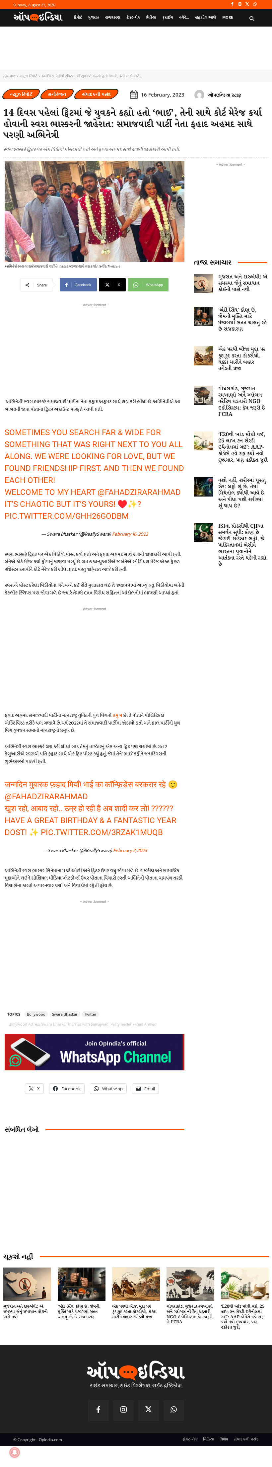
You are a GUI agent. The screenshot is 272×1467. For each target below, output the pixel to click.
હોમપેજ (9, 75)
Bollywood (36, 1014)
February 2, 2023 (130, 850)
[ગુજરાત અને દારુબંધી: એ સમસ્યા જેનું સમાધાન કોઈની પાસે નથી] (203, 283)
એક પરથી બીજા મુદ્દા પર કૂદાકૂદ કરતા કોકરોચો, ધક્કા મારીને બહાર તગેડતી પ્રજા (241, 359)
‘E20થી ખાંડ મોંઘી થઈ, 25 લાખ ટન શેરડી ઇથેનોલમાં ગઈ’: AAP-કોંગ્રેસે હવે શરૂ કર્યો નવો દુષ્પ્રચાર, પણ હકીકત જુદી (242, 447)
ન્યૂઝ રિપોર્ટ (28, 75)
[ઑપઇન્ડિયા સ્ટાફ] (200, 95)
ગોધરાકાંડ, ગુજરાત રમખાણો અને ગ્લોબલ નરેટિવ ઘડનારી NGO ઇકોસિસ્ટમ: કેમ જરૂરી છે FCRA (241, 401)
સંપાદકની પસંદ (96, 94)
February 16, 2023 (130, 534)
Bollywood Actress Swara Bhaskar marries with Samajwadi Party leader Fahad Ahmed (83, 1024)
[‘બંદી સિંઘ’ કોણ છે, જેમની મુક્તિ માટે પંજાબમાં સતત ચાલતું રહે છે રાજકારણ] (203, 316)
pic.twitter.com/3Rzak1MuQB (102, 832)
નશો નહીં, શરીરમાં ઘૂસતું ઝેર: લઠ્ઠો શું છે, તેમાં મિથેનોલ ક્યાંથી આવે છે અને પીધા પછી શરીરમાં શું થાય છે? (242, 493)
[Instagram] (240, 4)
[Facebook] (232, 4)
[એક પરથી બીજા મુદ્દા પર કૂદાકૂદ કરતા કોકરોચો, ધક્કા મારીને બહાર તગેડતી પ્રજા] (203, 355)
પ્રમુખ (117, 715)
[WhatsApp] (255, 4)
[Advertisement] (94, 658)
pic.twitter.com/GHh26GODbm (67, 516)
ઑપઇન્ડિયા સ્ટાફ (224, 95)
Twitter (90, 1014)
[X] (247, 4)
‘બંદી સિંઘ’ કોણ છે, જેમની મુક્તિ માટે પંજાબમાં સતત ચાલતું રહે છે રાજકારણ (242, 319)
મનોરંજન (57, 94)
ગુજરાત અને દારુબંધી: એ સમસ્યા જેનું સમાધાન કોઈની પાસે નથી (242, 283)
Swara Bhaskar (65, 1014)
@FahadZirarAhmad (139, 492)
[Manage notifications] (14, 1452)
